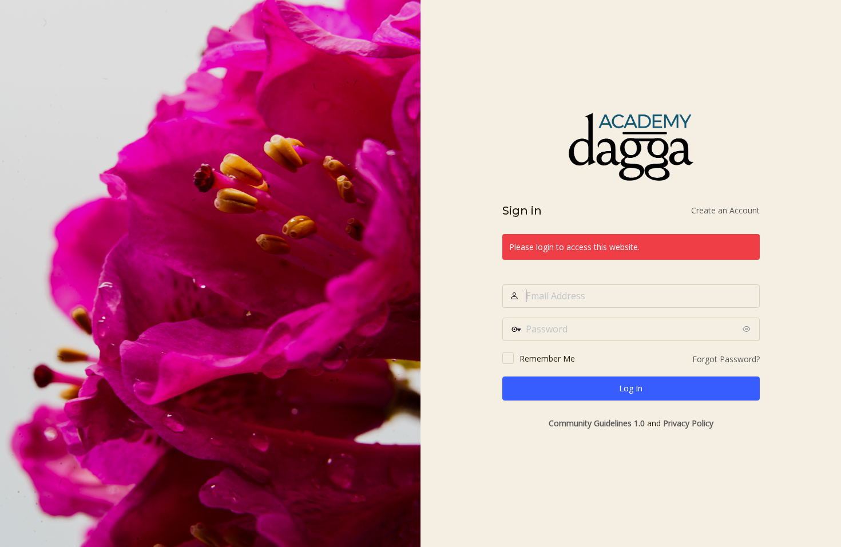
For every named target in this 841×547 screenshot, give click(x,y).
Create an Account (725, 210)
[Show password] (748, 329)
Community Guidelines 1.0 (597, 423)
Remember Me (547, 358)
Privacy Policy (688, 423)
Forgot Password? (726, 359)
